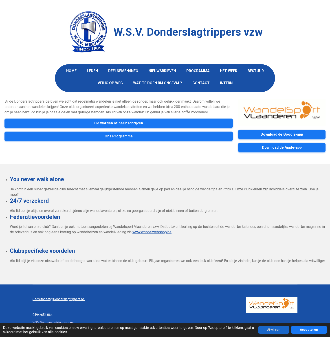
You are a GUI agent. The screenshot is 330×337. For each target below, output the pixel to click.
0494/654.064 (43, 315)
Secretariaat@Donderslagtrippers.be (59, 299)
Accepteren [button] (309, 330)
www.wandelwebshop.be (152, 232)
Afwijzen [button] (273, 330)
